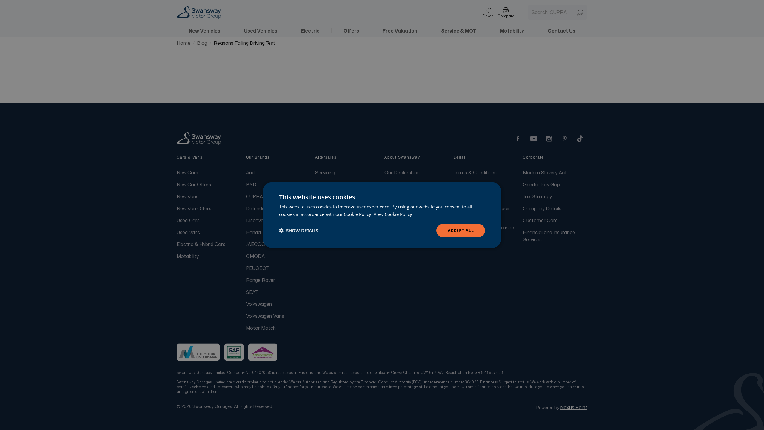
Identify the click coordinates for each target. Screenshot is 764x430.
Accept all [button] (461, 230)
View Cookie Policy (393, 214)
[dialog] (382, 215)
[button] (298, 230)
